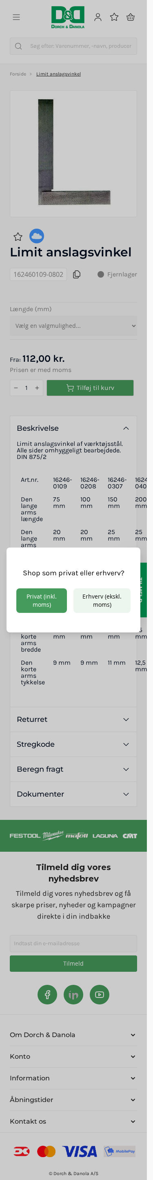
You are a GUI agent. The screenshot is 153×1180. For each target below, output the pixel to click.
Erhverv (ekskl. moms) (102, 600)
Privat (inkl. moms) (42, 600)
